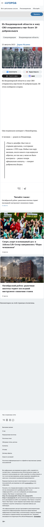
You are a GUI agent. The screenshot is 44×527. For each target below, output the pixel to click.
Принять (37, 14)
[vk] (19, 188)
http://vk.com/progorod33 (9, 496)
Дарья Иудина (23, 44)
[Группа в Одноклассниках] (6, 420)
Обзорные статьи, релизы (9, 442)
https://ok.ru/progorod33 (25, 496)
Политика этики (7, 438)
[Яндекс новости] (32, 71)
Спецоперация (9, 37)
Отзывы (4, 449)
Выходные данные (7, 427)
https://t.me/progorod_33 (9, 497)
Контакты (5, 445)
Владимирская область (29, 37)
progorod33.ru (29, 483)
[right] (42, 8)
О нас (4, 431)
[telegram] (26, 188)
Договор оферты (7, 453)
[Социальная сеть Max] (32, 76)
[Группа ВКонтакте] (11, 71)
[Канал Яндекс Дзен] (11, 76)
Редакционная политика (9, 434)
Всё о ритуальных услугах (9, 8)
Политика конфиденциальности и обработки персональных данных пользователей (21, 461)
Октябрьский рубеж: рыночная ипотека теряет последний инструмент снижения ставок (20, 202)
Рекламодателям (25, 8)
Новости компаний (7, 457)
